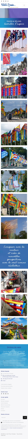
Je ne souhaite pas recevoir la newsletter (13, 422)
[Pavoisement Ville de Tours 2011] (14, 158)
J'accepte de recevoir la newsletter (12, 420)
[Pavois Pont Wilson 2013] (14, 111)
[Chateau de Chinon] (14, 181)
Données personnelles (6, 386)
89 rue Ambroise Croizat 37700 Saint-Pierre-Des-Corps (10, 376)
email (4, 380)
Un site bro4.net (5, 436)
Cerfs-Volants (4, 403)
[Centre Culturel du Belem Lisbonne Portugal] (14, 41)
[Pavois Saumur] (14, 88)
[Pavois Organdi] (14, 228)
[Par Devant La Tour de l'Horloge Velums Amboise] (14, 305)
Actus (2, 408)
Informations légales (6, 384)
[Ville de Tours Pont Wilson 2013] (14, 205)
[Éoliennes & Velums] (14, 328)
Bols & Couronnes (5, 405)
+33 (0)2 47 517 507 (8, 378)
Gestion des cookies (6, 388)
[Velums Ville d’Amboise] (14, 282)
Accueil (3, 399)
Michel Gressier (5, 401)
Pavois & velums (5, 406)
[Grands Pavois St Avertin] (14, 134)
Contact (3, 410)
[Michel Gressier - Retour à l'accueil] (10, 3)
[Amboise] (14, 64)
